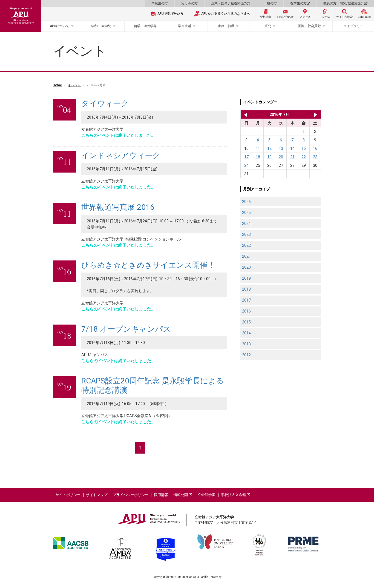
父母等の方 (189, 3)
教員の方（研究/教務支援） (343, 3)
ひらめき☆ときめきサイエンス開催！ (148, 265)
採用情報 (161, 495)
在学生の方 (298, 3)
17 (246, 157)
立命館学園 (206, 495)
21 (292, 157)
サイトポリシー (68, 495)
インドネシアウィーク (120, 155)
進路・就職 (226, 26)
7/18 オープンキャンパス (126, 329)
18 (258, 157)
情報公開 (181, 495)
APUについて (59, 26)
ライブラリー (353, 26)
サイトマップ (96, 495)
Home (57, 85)
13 (281, 148)
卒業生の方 (159, 3)
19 (269, 157)
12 (269, 148)
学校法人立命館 (234, 495)
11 (258, 148)
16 (315, 148)
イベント (74, 85)
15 (303, 148)
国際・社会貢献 (309, 26)
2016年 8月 (315, 114)
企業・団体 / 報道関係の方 (230, 3)
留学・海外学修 (145, 26)
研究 (267, 26)
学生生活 (184, 26)
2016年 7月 (279, 114)
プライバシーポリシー (130, 495)
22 (303, 157)
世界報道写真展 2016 (117, 207)
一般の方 (270, 3)
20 (281, 157)
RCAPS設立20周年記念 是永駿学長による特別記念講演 (152, 385)
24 (246, 165)
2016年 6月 (244, 114)
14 (292, 148)
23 (315, 157)
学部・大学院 (101, 26)
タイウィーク (105, 103)
